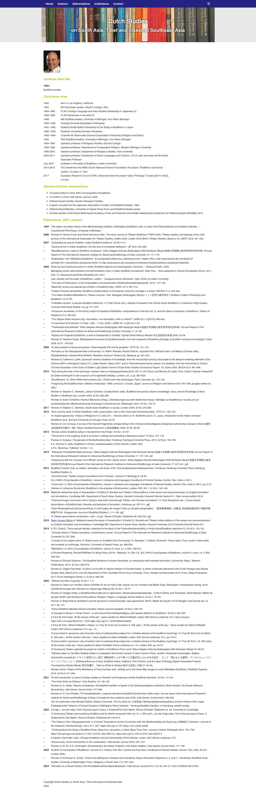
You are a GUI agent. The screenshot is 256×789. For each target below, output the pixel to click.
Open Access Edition (62, 520)
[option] (128, 25)
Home (49, 4)
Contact (118, 4)
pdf (148, 504)
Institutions (102, 4)
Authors (63, 4)
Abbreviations (81, 4)
